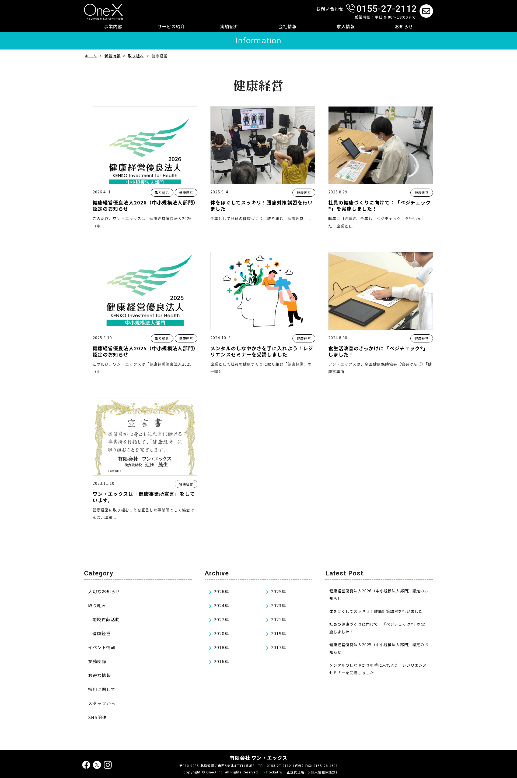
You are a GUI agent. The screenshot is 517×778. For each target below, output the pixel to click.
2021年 (278, 619)
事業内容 (113, 26)
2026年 (221, 591)
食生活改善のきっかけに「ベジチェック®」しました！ (378, 351)
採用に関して (102, 689)
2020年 (221, 633)
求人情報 (346, 26)
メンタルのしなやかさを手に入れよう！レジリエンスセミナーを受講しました (261, 351)
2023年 (278, 605)
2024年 (221, 605)
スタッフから (102, 703)
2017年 (278, 647)
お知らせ (404, 26)
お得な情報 (99, 675)
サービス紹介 (171, 26)
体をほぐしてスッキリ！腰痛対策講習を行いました (261, 205)
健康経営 (186, 192)
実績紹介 (229, 26)
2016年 (221, 661)
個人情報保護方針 (325, 772)
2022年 (221, 619)
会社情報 (287, 26)
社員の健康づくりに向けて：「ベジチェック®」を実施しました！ (379, 205)
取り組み (162, 192)
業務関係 (97, 661)
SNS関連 (97, 717)
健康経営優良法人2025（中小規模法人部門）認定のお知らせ (144, 351)
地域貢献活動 (106, 619)
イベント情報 (102, 647)
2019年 (278, 633)
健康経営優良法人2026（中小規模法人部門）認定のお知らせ (144, 205)
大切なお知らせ (104, 591)
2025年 (278, 591)
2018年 (221, 647)
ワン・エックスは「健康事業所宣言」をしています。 (144, 497)
